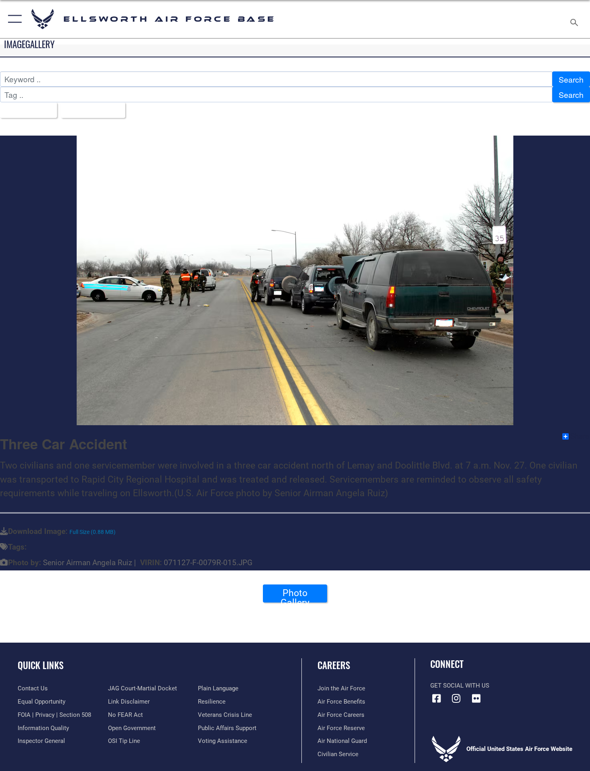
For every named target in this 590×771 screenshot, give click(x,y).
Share (579, 436)
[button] (13, 19)
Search (571, 79)
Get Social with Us (459, 685)
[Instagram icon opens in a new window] (456, 698)
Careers (333, 665)
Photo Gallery (295, 595)
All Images (25, 110)
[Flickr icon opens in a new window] (476, 698)
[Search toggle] (575, 19)
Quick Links (40, 665)
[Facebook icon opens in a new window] (436, 698)
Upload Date (90, 110)
